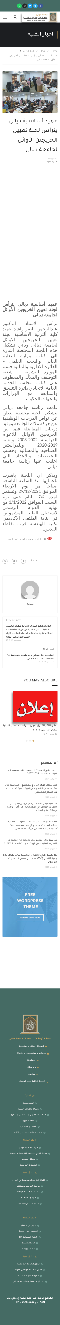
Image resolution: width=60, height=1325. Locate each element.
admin (30, 604)
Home (54, 51)
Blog (42, 51)
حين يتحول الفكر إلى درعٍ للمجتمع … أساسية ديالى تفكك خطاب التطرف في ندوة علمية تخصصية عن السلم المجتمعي (31, 789)
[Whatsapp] (19, 6)
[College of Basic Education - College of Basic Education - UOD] (40, 17)
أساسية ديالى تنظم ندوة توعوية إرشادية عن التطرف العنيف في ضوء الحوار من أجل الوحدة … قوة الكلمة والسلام (31, 807)
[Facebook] (23, 561)
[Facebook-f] (40, 6)
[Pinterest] (5, 561)
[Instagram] (24, 6)
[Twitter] (30, 6)
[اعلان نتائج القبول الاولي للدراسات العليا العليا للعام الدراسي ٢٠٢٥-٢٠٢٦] (35, 706)
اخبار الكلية (28, 51)
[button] (33, 741)
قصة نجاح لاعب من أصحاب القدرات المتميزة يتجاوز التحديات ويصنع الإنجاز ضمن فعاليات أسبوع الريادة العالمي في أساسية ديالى (33, 825)
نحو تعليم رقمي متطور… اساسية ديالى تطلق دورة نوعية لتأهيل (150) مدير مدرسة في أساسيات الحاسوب (30, 859)
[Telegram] (35, 6)
